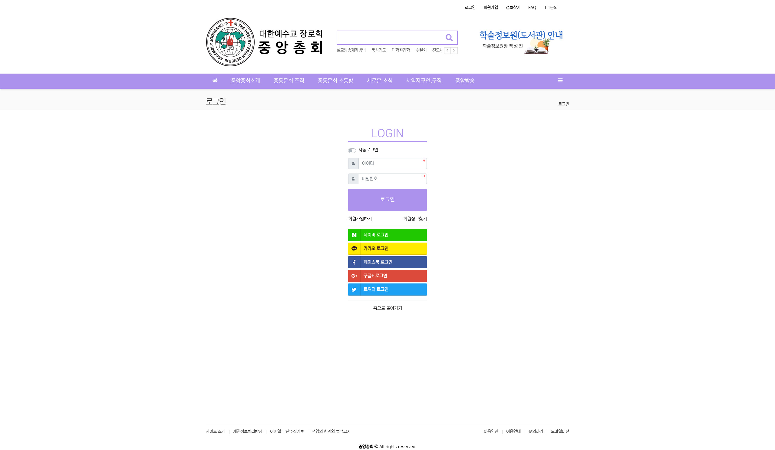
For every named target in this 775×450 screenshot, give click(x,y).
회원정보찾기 (415, 218)
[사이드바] (560, 81)
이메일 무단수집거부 (287, 431)
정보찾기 (513, 7)
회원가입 (490, 7)
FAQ (532, 7)
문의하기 (536, 431)
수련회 (421, 50)
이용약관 (491, 431)
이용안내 (513, 431)
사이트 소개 (215, 431)
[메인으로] (215, 81)
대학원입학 (401, 50)
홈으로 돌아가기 (387, 308)
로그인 (470, 7)
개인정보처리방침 (247, 431)
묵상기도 (378, 50)
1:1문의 (550, 7)
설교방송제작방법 (351, 50)
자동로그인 (368, 149)
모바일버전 (560, 431)
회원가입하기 (360, 218)
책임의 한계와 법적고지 (331, 431)
